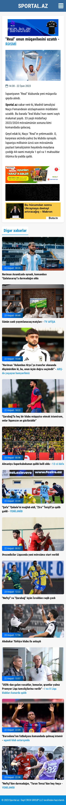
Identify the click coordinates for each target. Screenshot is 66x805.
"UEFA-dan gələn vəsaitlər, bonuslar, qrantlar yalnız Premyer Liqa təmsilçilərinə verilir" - (31, 688)
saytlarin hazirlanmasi (19, 162)
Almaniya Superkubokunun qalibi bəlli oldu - (33, 464)
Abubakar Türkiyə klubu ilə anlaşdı (21, 641)
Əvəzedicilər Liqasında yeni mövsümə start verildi (30, 554)
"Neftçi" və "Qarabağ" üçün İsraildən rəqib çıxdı (28, 598)
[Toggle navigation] (60, 5)
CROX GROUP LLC (34, 800)
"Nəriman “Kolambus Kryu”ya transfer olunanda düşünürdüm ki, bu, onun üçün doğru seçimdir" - (32, 369)
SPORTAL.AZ (33, 6)
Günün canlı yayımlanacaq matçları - (28, 321)
